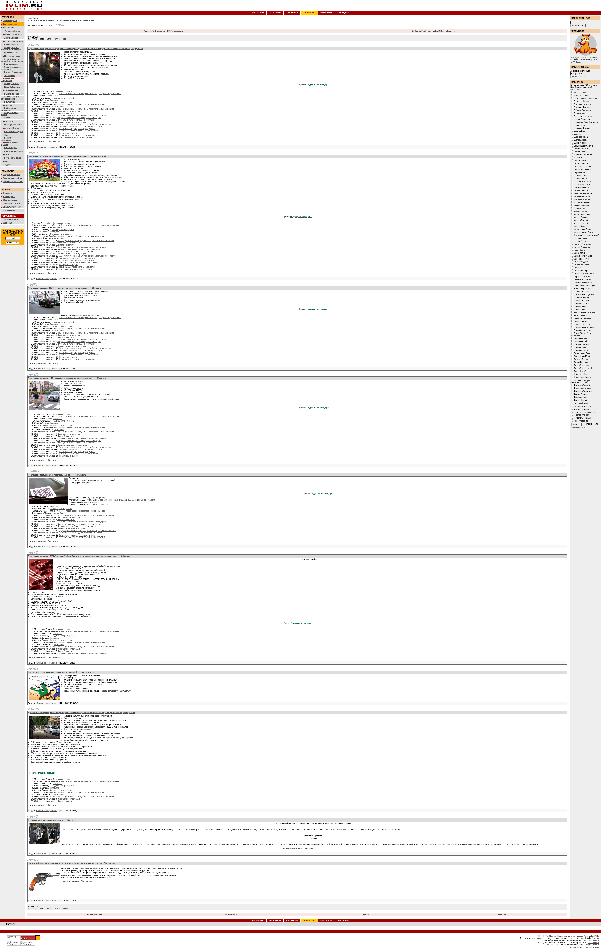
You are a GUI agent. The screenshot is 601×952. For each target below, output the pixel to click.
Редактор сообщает (13, 34)
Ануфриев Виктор (582, 107)
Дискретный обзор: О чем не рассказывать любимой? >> (54, 672)
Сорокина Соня (581, 350)
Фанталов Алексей (582, 385)
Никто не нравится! (582, 289)
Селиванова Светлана (584, 327)
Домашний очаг (11, 90)
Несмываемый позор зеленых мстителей (77, 135)
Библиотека (9, 102)
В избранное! (9, 210)
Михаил (577, 268)
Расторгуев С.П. (581, 315)
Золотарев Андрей (582, 202)
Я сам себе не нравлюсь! (585, 412)
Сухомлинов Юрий (582, 356)
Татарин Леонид (581, 359)
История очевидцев (13, 41)
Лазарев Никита (11, 128)
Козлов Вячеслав (581, 226)
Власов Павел (580, 152)
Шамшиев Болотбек (582, 406)
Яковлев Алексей (581, 415)
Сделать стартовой (12, 207)
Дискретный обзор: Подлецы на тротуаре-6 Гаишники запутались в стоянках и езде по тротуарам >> (75, 713)
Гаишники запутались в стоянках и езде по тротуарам (81, 115)
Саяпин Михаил (581, 321)
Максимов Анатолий (583, 256)
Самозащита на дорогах (61, 102)
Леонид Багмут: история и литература (11, 48)
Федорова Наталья (582, 388)
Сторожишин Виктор (583, 353)
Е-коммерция (292, 13)
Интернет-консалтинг (13, 181)
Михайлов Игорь (581, 271)
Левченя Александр (582, 244)
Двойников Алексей (582, 181)
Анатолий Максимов (13, 151)
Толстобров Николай (583, 368)
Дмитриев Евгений (582, 187)
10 (61, 39)
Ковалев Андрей (581, 223)
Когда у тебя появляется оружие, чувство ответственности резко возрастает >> (65, 863)
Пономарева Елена (582, 303)
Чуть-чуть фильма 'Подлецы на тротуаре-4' (76, 120)
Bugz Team (8, 223)
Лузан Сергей (580, 250)
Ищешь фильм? (11, 45)
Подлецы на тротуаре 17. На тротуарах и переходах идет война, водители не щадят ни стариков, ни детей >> (79, 49)
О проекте (7, 193)
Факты (7, 135)
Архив (5, 161)
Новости (8, 105)
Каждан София (580, 211)
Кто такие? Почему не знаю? (586, 235)
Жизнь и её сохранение (7, 79)
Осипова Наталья (582, 292)
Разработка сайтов (11, 175)
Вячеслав (578, 158)
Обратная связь (10, 200)
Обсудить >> (137, 49)
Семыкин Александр (583, 330)
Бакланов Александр (583, 116)
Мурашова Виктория (583, 277)
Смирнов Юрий (580, 341)
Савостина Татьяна (582, 318)
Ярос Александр (581, 421)
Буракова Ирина (581, 137)
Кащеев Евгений (581, 220)
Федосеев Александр (583, 391)
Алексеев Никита (581, 101)
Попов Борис (579, 309)
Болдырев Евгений (582, 128)
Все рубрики (32, 18)
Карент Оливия (580, 217)
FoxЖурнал (309, 13)
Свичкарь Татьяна (582, 324)
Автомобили (59, 107)
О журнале (8, 165)
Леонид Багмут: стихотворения (10, 98)
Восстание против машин (68, 111)
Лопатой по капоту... (66, 113)
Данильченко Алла (582, 179)
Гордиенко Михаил (582, 170)
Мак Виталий (579, 253)
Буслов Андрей (580, 140)
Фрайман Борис (581, 397)
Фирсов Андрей (581, 394)
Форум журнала (10, 24)
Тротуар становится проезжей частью (75, 137)
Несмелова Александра (584, 286)
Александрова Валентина (585, 98)
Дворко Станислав (582, 184)
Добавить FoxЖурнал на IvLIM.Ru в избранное (433, 31)
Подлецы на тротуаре (62, 91)
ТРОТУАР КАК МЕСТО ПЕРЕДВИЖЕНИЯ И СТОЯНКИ (82, 537)
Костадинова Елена (13, 125)
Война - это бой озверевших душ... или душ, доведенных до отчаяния (90, 94)
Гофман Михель (581, 173)
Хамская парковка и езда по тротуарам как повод (80, 126)
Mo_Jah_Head (580, 92)
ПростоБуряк (10, 148)
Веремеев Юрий (581, 149)
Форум (366, 914)
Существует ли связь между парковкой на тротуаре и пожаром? (87, 124)
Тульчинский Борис (582, 377)
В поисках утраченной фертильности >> (46, 820)
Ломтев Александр (582, 247)
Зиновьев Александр (583, 199)
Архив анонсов (11, 38)
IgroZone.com (258, 13)
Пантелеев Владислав (584, 294)
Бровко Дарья (580, 131)
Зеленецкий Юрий (582, 196)
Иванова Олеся (581, 208)
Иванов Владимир (582, 205)
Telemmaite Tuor (581, 95)
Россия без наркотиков (8, 139)
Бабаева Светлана (582, 110)
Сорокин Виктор (581, 347)
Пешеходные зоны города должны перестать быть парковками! (85, 109)
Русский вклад (11, 53)
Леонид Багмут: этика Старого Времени (12, 60)
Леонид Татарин (11, 83)
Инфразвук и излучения (8, 109)
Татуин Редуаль (581, 362)
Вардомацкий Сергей (583, 146)
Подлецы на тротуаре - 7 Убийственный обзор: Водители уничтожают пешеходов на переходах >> (74, 556)
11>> (66, 39)
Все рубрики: (9, 27)
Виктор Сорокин (11, 64)
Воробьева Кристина (583, 155)
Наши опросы (9, 197)
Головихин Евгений (582, 167)
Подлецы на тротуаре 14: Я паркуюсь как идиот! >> (52, 475)
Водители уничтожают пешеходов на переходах (79, 118)
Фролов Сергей (580, 400)
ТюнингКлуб (9, 76)
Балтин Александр (13, 72)
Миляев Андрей (581, 262)
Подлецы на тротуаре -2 (63, 98)
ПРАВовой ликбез (12, 158)
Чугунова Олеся (581, 403)
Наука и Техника (11, 94)
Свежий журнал (10, 21)
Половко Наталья (581, 300)
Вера (6, 154)
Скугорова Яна (580, 338)
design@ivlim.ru (592, 945)
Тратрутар (54, 100)
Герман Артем (580, 161)
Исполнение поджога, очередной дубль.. (77, 129)
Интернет (8, 121)
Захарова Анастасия (583, 193)
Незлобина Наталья (583, 283)
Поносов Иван (580, 306)
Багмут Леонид (580, 113)
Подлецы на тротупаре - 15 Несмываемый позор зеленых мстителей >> (61, 378)
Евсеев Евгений (581, 190)
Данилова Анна (581, 176)
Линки (7, 118)
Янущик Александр (582, 418)
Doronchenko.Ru (10, 219)
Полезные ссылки (11, 203)
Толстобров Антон (582, 365)
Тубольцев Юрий (581, 374)
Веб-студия (343, 13)
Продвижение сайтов (12, 178)
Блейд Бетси (579, 125)
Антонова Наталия (13, 31)
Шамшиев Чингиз (581, 409)
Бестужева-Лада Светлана (586, 122)
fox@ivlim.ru (575, 62)
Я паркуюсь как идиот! (68, 133)
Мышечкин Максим (582, 280)
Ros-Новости (275, 13)
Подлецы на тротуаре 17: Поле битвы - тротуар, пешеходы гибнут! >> (60, 156)
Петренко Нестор (581, 297)
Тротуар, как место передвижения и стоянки (78, 131)
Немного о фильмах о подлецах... (72, 122)
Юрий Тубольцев (12, 87)
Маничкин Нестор (582, 259)
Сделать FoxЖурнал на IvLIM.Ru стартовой (163, 31)
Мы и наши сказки (12, 56)
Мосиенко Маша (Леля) (584, 274)
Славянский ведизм (13, 132)
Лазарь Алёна (580, 241)
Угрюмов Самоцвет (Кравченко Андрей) (580, 381)
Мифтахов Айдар (581, 265)
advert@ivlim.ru (592, 947)
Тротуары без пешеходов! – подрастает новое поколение (79, 104)
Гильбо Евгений (581, 164)
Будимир (578, 134)
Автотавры (57, 96)
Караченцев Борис (582, 214)
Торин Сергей (580, 371)
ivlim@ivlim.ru (593, 943)
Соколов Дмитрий (582, 344)
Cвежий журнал (95, 914)
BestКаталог (326, 13)
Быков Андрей (580, 143)
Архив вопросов (577, 428)
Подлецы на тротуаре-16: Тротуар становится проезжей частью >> (59, 288)
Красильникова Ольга (583, 232)
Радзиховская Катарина (584, 312)
